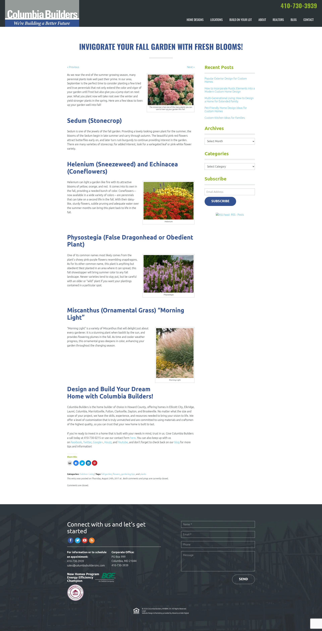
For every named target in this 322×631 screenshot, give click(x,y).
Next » (191, 67)
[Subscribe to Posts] (223, 214)
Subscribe (220, 201)
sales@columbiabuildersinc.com (86, 565)
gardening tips (128, 474)
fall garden (106, 474)
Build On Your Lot (240, 20)
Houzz (108, 442)
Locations (216, 20)
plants (143, 474)
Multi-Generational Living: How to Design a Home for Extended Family (229, 100)
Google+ (98, 442)
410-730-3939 (75, 561)
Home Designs (195, 20)
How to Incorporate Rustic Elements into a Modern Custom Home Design (230, 90)
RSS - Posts (237, 214)
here (133, 437)
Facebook (76, 442)
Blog (294, 20)
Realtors (278, 20)
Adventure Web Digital (180, 613)
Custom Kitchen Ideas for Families (225, 117)
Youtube (123, 442)
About (262, 20)
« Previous (73, 67)
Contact (308, 20)
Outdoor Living (86, 474)
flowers (116, 474)
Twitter (87, 442)
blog (176, 442)
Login (144, 611)
